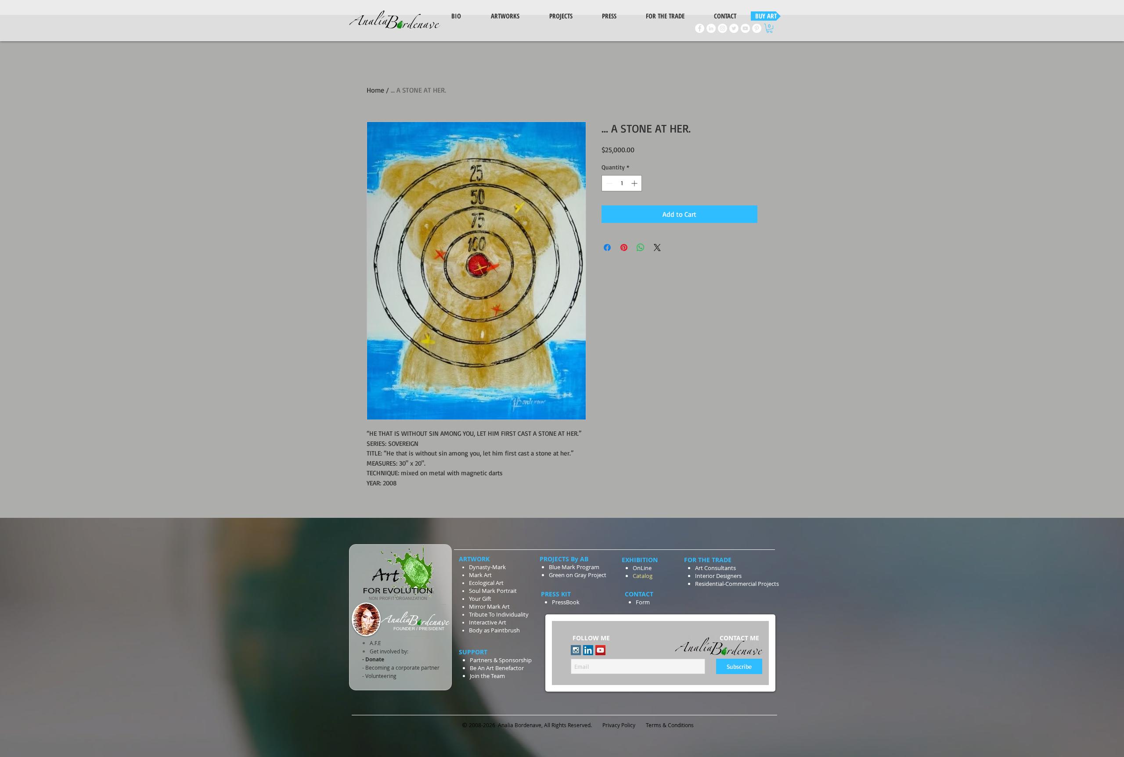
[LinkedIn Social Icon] (588, 650)
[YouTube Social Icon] (600, 650)
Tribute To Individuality (499, 614)
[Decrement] (608, 183)
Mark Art (481, 575)
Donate (374, 659)
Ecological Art (486, 583)
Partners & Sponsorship (501, 660)
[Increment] (635, 183)
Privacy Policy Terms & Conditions (648, 724)
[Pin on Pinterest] (624, 247)
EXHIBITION (640, 560)
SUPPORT (474, 652)
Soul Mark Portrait (493, 591)
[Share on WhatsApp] (640, 247)
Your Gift (480, 599)
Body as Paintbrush (494, 630)
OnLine (642, 568)
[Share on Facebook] (607, 247)
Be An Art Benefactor (497, 668)
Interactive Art (487, 622)
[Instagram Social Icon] (576, 650)
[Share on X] (657, 247)
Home (375, 90)
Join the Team (487, 676)
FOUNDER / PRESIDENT (418, 628)
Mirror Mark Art (489, 606)
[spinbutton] (622, 183)
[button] (769, 28)
